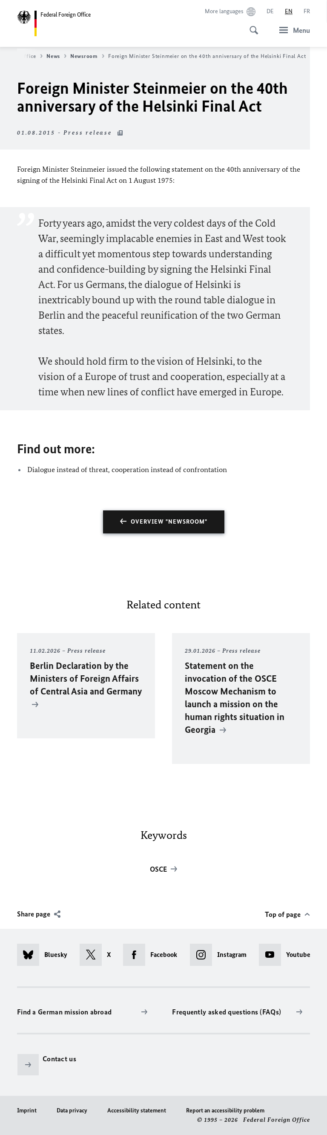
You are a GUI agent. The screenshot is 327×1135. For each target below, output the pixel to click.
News (53, 56)
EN (289, 11)
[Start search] (251, 25)
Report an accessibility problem (225, 1110)
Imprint (27, 1110)
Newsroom (84, 56)
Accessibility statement (136, 1110)
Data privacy (72, 1110)
